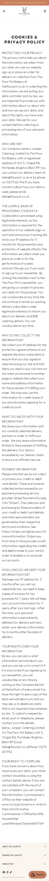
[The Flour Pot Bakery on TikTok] (11, 872)
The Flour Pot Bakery (18, 877)
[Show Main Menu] (4, 11)
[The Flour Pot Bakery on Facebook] (4, 872)
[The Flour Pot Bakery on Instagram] (7, 872)
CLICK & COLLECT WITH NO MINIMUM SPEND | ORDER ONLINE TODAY (24, 3)
